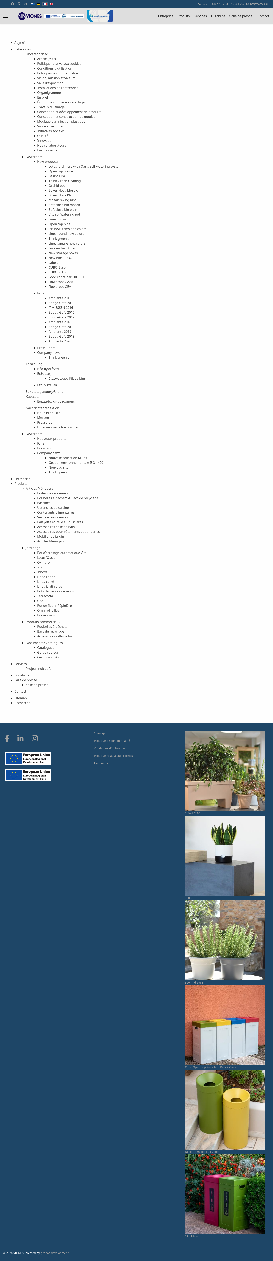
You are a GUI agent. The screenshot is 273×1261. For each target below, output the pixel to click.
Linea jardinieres (49, 586)
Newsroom (34, 157)
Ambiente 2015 (60, 298)
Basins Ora (57, 176)
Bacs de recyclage (50, 631)
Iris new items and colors (68, 229)
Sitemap (20, 698)
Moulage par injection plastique (61, 121)
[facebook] (7, 738)
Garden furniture (62, 248)
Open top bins (59, 224)
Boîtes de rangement (53, 493)
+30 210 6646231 (211, 4)
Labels (53, 262)
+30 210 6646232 (234, 4)
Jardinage (33, 548)
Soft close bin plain (63, 209)
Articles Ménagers (39, 488)
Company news (48, 352)
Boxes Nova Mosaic (63, 190)
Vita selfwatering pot (64, 214)
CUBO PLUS (57, 272)
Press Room (46, 348)
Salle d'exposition (50, 83)
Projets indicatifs (38, 668)
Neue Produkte (48, 413)
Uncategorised (37, 54)
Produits (183, 16)
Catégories (22, 49)
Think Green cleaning (65, 181)
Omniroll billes (48, 610)
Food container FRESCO (66, 277)
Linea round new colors (66, 233)
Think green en (60, 238)
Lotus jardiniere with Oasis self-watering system (85, 166)
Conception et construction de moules (66, 116)
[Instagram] (25, 4)
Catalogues (45, 647)
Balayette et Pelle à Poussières (60, 522)
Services (200, 16)
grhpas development (55, 1253)
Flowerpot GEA (60, 286)
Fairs (40, 293)
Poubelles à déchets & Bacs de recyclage (67, 498)
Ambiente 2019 (60, 331)
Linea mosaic (58, 219)
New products (48, 161)
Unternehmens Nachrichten (58, 427)
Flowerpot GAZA (61, 282)
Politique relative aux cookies (59, 63)
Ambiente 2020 (60, 341)
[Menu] (5, 16)
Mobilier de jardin (50, 536)
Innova (42, 572)
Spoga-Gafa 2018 (61, 327)
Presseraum (46, 422)
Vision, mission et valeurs (56, 78)
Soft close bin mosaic (65, 205)
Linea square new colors (67, 243)
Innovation (45, 140)
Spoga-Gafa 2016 (61, 312)
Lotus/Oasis (46, 557)
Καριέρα (32, 396)
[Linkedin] (19, 4)
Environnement (49, 150)
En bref (42, 97)
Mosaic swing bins (62, 200)
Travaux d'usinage (51, 107)
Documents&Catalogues (44, 643)
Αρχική (19, 42)
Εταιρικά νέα (47, 385)
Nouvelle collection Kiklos (68, 458)
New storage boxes (63, 253)
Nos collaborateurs (51, 145)
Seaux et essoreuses (52, 517)
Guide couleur (48, 652)
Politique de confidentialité (57, 73)
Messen (43, 417)
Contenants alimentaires (55, 512)
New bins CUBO (60, 258)
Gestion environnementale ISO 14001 (77, 462)
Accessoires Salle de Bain (56, 527)
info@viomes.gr (259, 4)
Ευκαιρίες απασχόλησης (44, 391)
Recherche (22, 703)
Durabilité (218, 16)
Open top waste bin (63, 171)
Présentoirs (46, 615)
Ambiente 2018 (60, 322)
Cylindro (43, 562)
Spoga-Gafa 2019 (61, 336)
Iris (39, 567)
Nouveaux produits (51, 438)
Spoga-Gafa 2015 (61, 303)
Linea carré (45, 581)
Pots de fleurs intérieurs (55, 591)
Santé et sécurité (50, 126)
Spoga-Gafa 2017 (61, 317)
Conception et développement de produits (69, 112)
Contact (263, 16)
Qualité (42, 136)
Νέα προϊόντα (48, 369)
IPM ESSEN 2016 (61, 307)
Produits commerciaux (43, 622)
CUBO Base (57, 267)
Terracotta (45, 596)
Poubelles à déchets (52, 626)
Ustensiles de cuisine (53, 507)
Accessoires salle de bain (56, 636)
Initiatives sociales (51, 131)
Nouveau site (58, 467)
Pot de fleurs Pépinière (54, 605)
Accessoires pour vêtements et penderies (68, 531)
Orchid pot (57, 185)
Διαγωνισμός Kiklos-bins (67, 378)
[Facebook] (12, 4)
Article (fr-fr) (46, 59)
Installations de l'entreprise (57, 88)
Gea (40, 601)
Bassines (43, 503)
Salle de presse (240, 16)
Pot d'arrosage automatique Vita (62, 552)
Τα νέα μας (34, 364)
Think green (58, 472)
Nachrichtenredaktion (42, 408)
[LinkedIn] (20, 738)
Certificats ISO (48, 657)
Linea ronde (46, 577)
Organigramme (49, 92)
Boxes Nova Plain (61, 195)
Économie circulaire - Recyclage (61, 102)
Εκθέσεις (44, 373)
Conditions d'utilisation (54, 68)
